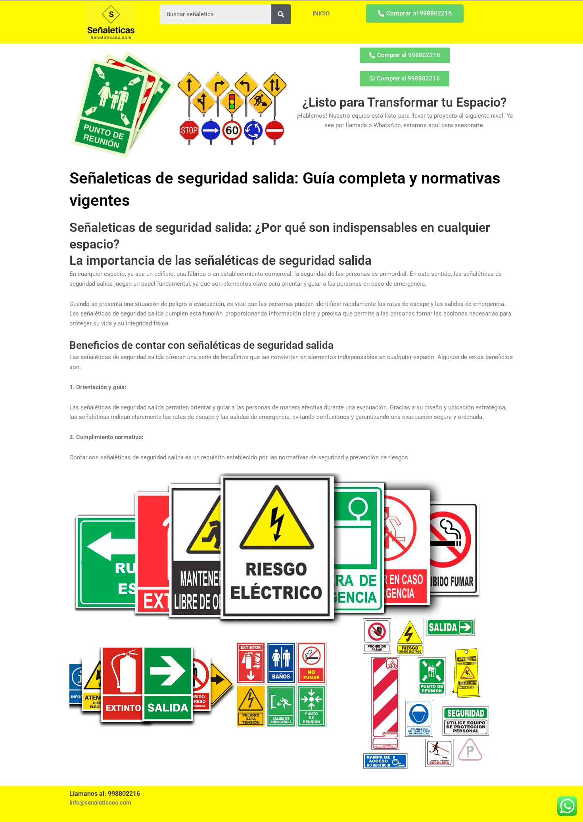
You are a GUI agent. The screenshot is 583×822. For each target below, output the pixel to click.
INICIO (321, 13)
